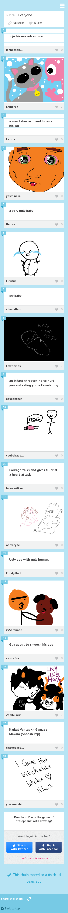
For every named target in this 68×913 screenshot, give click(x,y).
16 (4, 666)
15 (4, 638)
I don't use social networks (34, 858)
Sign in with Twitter (19, 847)
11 (4, 464)
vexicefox (12, 658)
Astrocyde (13, 545)
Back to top (12, 908)
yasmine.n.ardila (17, 196)
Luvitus (11, 281)
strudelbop (13, 309)
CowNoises (13, 366)
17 (4, 723)
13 (4, 553)
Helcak (10, 224)
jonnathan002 (15, 50)
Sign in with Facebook (48, 847)
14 (4, 581)
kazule (10, 139)
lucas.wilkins (14, 488)
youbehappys (15, 455)
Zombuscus (14, 715)
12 (4, 496)
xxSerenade (14, 630)
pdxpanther (14, 399)
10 (4, 407)
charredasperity (17, 747)
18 (4, 756)
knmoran (12, 106)
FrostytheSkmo (16, 573)
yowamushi (14, 804)
